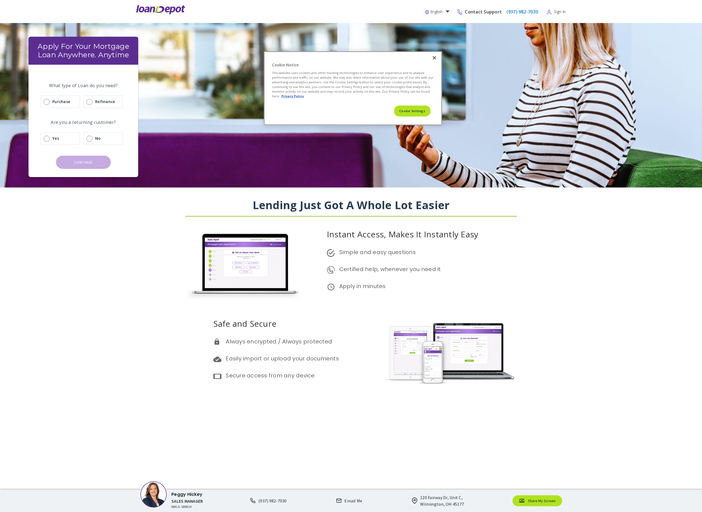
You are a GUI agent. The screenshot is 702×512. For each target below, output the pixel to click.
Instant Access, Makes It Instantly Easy (403, 234)
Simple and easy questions (377, 252)
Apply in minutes (362, 286)
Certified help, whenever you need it (390, 269)
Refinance (105, 101)
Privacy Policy (292, 96)
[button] (439, 11)
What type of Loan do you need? (83, 86)
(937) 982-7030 (272, 501)
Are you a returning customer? (83, 122)
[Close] (434, 58)
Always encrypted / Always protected (279, 341)
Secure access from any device (270, 375)
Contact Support (484, 11)
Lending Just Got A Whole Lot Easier (351, 204)
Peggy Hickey (186, 494)
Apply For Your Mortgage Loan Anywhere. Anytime (84, 50)
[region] (353, 88)
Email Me (353, 501)
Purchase (61, 101)
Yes (55, 138)
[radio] (83, 101)
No (98, 138)
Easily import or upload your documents (282, 358)
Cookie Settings (412, 111)
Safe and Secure (244, 323)
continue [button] (83, 162)
